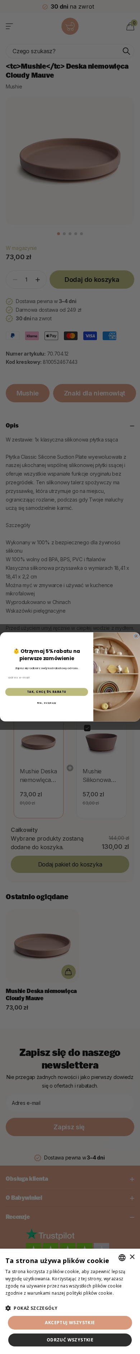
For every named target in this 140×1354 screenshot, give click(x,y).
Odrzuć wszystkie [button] (70, 1340)
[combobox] (122, 1257)
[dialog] (70, 1301)
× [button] (132, 1257)
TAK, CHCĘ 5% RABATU (46, 692)
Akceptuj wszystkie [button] (70, 1322)
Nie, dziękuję (46, 702)
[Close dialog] (136, 636)
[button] (70, 1308)
